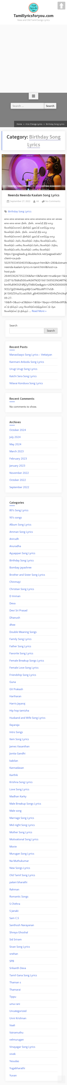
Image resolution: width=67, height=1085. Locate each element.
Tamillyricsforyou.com (33, 15)
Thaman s (15, 982)
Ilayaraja (14, 724)
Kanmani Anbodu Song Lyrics (26, 362)
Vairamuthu (16, 1032)
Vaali (12, 1025)
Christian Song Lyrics (21, 589)
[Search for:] (27, 106)
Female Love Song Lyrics (23, 667)
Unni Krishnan (17, 1018)
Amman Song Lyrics (21, 531)
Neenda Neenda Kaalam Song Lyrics (33, 195)
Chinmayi (15, 581)
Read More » (39, 311)
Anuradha (15, 546)
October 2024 (17, 430)
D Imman (14, 596)
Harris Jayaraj (17, 703)
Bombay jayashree (20, 567)
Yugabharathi (17, 1068)
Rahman (14, 889)
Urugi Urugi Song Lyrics (23, 369)
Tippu (12, 996)
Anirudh (14, 539)
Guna (12, 682)
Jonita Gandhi (17, 753)
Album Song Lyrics (20, 524)
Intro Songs (16, 732)
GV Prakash (16, 689)
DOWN (61, 1079)
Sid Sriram (15, 939)
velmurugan (16, 1039)
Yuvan (13, 1075)
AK (37, 201)
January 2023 (17, 465)
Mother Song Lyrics (20, 832)
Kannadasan (16, 767)
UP (61, 5)
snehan (13, 953)
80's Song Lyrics (18, 510)
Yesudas (14, 1061)
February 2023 (18, 458)
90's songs (15, 517)
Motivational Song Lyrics (23, 839)
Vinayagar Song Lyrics (22, 1046)
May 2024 (15, 444)
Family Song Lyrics (20, 639)
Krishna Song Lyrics (20, 782)
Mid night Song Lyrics (22, 825)
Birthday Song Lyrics (19, 211)
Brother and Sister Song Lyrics (27, 574)
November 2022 (19, 473)
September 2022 (19, 487)
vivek (12, 1054)
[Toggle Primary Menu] (33, 96)
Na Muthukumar (19, 860)
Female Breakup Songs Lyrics (26, 660)
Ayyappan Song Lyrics (22, 553)
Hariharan (15, 696)
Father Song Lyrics (20, 646)
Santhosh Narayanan (21, 925)
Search (13, 325)
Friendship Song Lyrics (22, 675)
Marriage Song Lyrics (21, 818)
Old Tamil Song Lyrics (22, 875)
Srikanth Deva (17, 968)
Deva (12, 603)
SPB (11, 961)
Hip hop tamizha (19, 710)
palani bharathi (18, 882)
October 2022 (17, 480)
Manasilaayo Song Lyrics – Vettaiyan (30, 354)
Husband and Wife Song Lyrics (27, 717)
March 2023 (16, 451)
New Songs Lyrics (19, 868)
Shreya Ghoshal (18, 932)
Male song (15, 810)
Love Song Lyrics (19, 789)
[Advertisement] (33, 58)
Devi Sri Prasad (18, 610)
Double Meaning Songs (23, 632)
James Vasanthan (19, 746)
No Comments (52, 201)
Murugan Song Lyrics (21, 853)
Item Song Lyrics (19, 739)
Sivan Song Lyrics (19, 946)
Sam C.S (14, 918)
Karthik (13, 775)
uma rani (14, 1004)
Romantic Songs (18, 896)
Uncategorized (17, 1011)
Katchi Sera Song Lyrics (23, 376)
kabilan (13, 760)
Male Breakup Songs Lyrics (25, 803)
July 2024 (15, 437)
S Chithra (14, 903)
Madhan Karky (17, 796)
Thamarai (15, 989)
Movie (13, 846)
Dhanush (14, 617)
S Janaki (14, 910)
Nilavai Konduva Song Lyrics (26, 383)
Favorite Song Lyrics (21, 653)
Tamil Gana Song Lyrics (23, 975)
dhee (12, 624)
